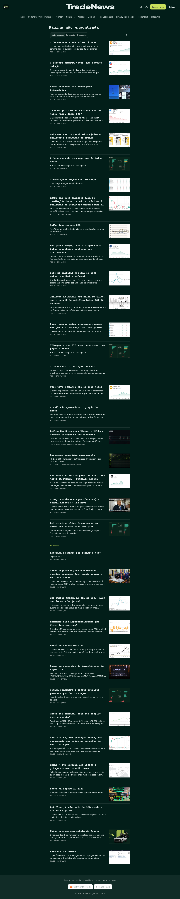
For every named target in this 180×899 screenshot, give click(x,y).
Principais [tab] (70, 35)
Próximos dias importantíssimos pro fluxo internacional (74, 624)
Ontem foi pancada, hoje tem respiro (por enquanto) (75, 716)
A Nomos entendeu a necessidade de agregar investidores (76, 792)
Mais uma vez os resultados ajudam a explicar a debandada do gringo (75, 136)
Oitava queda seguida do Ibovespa (73, 179)
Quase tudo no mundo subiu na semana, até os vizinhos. (75, 331)
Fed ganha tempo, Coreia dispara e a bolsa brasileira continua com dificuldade (75, 249)
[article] (90, 49)
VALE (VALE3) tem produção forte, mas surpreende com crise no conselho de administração (76, 741)
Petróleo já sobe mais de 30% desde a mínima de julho (76, 809)
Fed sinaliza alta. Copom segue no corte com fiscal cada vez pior (74, 525)
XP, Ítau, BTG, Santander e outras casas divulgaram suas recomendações (75, 460)
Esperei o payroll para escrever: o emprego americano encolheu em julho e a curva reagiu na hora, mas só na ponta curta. (77, 371)
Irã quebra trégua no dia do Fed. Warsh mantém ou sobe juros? (77, 600)
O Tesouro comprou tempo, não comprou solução (76, 65)
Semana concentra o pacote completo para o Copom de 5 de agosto (74, 692)
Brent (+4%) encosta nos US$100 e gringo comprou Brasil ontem (73, 767)
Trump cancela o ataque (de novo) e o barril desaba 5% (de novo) (76, 501)
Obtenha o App (103, 887)
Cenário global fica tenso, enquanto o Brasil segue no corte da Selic (76, 698)
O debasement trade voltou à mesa (73, 42)
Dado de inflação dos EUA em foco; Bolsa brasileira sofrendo (74, 275)
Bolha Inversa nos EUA (65, 225)
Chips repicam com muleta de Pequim (74, 831)
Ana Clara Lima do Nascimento (69, 465)
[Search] (140, 6)
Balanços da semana (63, 851)
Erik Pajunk (61, 52)
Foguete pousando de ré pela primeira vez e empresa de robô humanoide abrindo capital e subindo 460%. (75, 95)
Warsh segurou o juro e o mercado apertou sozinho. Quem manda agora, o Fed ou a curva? (76, 574)
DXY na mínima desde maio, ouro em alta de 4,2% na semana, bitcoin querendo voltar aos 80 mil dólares (74, 47)
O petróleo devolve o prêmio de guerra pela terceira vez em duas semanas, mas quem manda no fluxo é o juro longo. (77, 507)
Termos (98, 880)
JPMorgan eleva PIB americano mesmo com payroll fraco (77, 347)
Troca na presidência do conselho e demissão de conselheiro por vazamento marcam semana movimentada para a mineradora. (77, 749)
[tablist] (69, 35)
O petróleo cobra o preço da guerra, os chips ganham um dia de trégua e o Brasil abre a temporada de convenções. (77, 856)
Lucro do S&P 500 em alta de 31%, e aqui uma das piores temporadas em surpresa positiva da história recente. (76, 143)
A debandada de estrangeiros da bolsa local (76, 160)
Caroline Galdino (64, 214)
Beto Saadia (62, 168)
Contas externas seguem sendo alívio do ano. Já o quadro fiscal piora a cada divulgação (76, 531)
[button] (22, 17)
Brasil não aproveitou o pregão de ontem (74, 409)
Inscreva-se (158, 7)
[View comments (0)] (69, 55)
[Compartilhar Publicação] (146, 6)
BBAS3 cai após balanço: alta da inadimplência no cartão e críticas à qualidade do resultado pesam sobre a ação (76, 202)
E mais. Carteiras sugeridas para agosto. (68, 165)
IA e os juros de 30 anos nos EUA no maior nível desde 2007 (75, 112)
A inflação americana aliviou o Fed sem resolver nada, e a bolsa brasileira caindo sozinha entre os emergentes (76, 281)
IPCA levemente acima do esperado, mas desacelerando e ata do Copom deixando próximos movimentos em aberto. (78, 308)
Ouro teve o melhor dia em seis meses (76, 387)
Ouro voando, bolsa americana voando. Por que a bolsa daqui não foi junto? (76, 326)
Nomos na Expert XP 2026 (66, 788)
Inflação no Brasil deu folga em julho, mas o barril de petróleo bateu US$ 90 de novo (77, 300)
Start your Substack (81, 887)
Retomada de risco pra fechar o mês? (75, 553)
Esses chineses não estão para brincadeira (71, 88)
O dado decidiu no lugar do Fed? (72, 366)
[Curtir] (51, 55)
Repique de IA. (56, 556)
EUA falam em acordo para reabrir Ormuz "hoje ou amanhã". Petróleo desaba (77, 477)
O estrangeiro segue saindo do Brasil (67, 183)
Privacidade (88, 880)
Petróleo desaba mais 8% (66, 645)
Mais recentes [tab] (58, 35)
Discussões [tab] (81, 35)
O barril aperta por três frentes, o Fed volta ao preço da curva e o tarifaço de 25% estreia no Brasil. (78, 815)
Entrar (172, 7)
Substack (79, 893)
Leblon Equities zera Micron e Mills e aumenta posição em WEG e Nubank (77, 433)
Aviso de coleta (109, 880)
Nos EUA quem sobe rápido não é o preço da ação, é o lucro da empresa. (77, 230)
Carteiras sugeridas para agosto (72, 455)
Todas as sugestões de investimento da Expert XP (77, 668)
